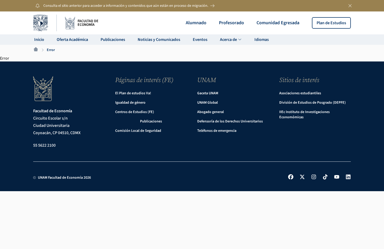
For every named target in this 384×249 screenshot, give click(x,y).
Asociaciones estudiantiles (300, 93)
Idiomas (261, 39)
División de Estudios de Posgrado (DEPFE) (312, 102)
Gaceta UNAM (207, 93)
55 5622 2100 (44, 145)
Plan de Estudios (331, 23)
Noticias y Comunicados (159, 39)
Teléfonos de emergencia (216, 130)
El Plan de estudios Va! (133, 93)
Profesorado (231, 23)
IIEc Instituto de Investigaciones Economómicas (304, 114)
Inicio (39, 39)
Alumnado (196, 23)
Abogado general (210, 112)
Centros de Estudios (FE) (134, 112)
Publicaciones (113, 39)
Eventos (200, 39)
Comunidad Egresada (278, 23)
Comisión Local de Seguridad (138, 130)
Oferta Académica (72, 39)
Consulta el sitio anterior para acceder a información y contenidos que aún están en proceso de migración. (125, 5)
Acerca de (229, 39)
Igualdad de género (130, 102)
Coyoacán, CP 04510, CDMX (56, 133)
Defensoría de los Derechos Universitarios (230, 121)
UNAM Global (207, 102)
